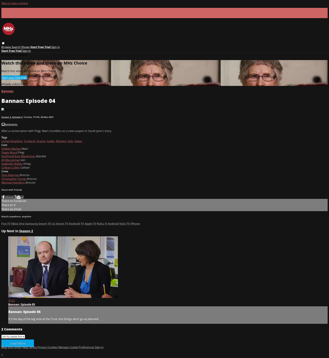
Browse (6, 47)
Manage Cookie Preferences (76, 347)
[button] (3, 43)
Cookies (52, 347)
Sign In (26, 51)
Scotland (29, 141)
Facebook (7, 197)
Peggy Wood (9, 152)
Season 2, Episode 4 (12, 117)
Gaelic (51, 141)
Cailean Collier (10, 167)
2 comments (9, 124)
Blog (4, 347)
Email (20, 197)
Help (25, 347)
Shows (25, 47)
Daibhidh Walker (12, 164)
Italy (70, 141)
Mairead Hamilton (13, 182)
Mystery (61, 141)
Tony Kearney (10, 175)
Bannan (7, 91)
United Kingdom (11, 141)
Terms (33, 347)
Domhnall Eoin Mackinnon (18, 156)
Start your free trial (14, 77)
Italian (78, 141)
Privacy (42, 347)
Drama (40, 141)
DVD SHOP (15, 347)
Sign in (55, 47)
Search (16, 47)
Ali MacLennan (11, 160)
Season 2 (26, 231)
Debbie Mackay (11, 149)
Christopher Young (14, 179)
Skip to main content (14, 3)
